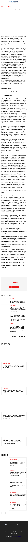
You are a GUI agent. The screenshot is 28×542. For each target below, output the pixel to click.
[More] (20, 273)
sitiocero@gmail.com (17, 536)
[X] (12, 273)
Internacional (6, 363)
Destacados (13, 305)
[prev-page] (2, 513)
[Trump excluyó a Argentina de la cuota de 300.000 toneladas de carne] (14, 354)
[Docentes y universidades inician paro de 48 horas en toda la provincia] (14, 429)
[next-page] (5, 513)
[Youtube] (18, 287)
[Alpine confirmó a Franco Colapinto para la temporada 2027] (14, 379)
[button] (26, 2)
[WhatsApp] (16, 273)
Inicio (2, 6)
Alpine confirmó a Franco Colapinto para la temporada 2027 (13, 392)
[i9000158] (11, 282)
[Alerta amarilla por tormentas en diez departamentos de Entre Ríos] (14, 404)
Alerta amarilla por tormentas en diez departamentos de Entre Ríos (14, 417)
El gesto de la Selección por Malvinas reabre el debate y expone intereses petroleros (18, 309)
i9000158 (15, 283)
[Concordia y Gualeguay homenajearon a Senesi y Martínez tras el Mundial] (5, 301)
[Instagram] (12, 287)
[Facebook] (7, 273)
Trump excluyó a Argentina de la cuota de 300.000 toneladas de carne (13, 366)
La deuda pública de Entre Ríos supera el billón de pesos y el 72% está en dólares (18, 506)
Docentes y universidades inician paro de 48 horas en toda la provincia (12, 442)
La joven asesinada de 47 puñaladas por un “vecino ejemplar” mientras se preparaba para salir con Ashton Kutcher (18, 318)
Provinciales (6, 413)
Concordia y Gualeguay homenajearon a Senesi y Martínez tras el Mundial (17, 301)
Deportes (12, 298)
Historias (8, 6)
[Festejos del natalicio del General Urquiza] (5, 337)
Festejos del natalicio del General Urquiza (18, 337)
